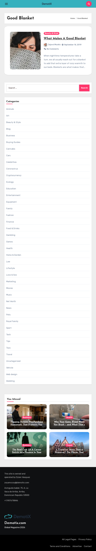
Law (8, 261)
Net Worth (11, 301)
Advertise (77, 546)
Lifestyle (10, 268)
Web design (11, 374)
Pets (8, 314)
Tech (8, 334)
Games (9, 242)
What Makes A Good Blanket (65, 38)
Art (7, 116)
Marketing (11, 281)
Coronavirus (12, 169)
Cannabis (10, 149)
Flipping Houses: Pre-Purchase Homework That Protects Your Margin (26, 424)
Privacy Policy (85, 539)
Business (10, 135)
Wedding (10, 381)
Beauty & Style (51, 33)
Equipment (11, 202)
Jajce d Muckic (54, 45)
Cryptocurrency (14, 175)
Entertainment (13, 195)
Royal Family (12, 321)
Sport (9, 328)
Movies (9, 288)
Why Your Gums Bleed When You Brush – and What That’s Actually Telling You (69, 424)
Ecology (10, 182)
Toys (8, 348)
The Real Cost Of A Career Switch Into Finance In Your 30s (26, 452)
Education (11, 188)
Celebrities (11, 162)
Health (9, 248)
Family (9, 208)
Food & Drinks (13, 228)
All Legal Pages (69, 539)
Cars (8, 155)
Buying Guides (13, 142)
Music (9, 295)
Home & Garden (13, 255)
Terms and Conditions (60, 546)
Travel (9, 354)
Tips (8, 341)
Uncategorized (13, 361)
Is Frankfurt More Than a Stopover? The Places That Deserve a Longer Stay (69, 452)
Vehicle (9, 368)
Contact (88, 546)
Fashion (10, 215)
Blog (8, 129)
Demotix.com (15, 523)
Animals (10, 109)
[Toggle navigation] (6, 3)
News (9, 308)
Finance (10, 222)
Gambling (10, 235)
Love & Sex (11, 275)
